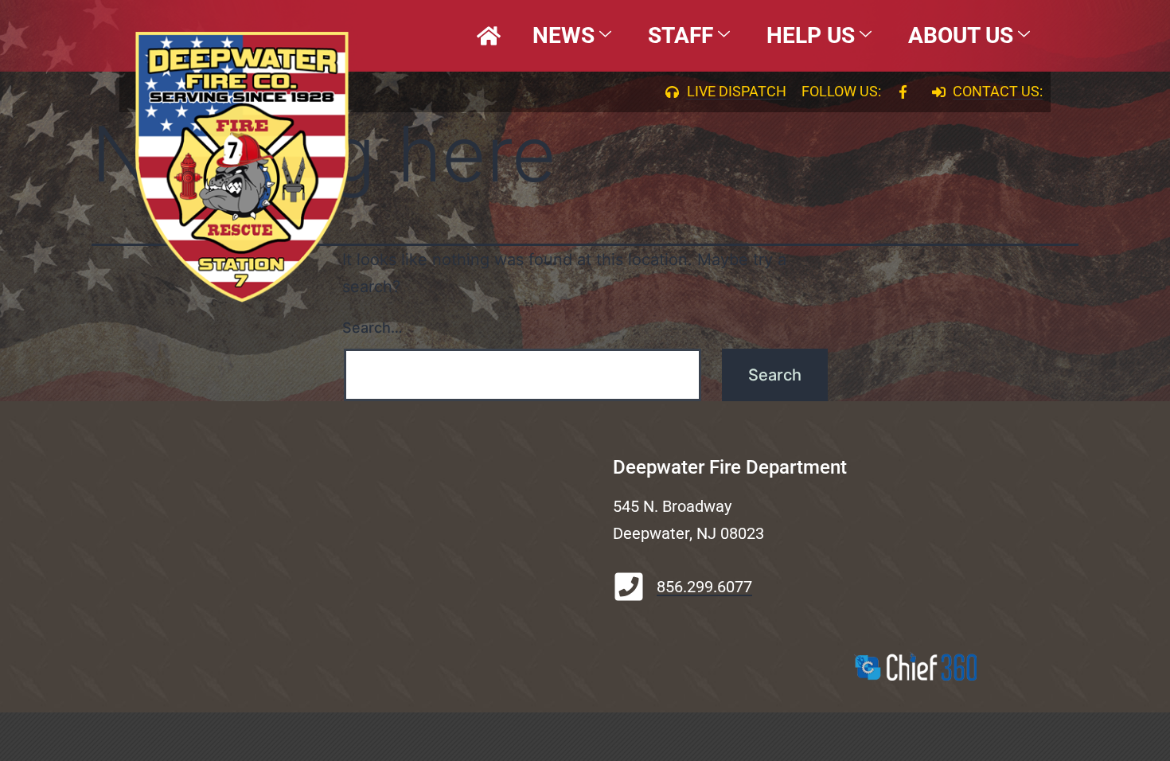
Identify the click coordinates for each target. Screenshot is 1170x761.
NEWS (563, 35)
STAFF (680, 35)
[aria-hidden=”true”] (489, 36)
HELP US (810, 35)
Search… (372, 327)
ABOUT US (960, 35)
